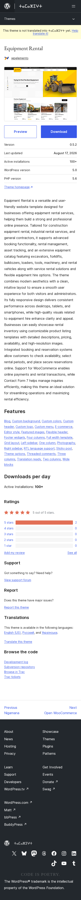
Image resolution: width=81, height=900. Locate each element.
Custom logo (24, 426)
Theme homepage (17, 187)
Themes (9, 18)
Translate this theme (18, 641)
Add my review (14, 552)
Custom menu (44, 426)
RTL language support (39, 448)
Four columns (36, 437)
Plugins (48, 746)
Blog (7, 421)
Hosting (10, 746)
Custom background (26, 421)
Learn (8, 767)
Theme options (14, 453)
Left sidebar (29, 443)
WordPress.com (18, 802)
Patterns (49, 753)
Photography (66, 443)
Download (59, 132)
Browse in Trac (14, 672)
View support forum (17, 580)
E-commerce (63, 426)
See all (72, 552)
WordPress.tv (16, 789)
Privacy (10, 753)
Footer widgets (14, 437)
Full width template (59, 437)
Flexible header (57, 432)
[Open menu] (74, 6)
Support (10, 774)
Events (48, 774)
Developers (12, 782)
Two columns (52, 459)
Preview (20, 132)
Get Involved (53, 767)
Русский (28, 632)
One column (47, 443)
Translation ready (29, 459)
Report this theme (16, 607)
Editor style (12, 432)
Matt (10, 810)
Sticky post (64, 448)
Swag (49, 789)
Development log (16, 662)
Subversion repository (19, 667)
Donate (50, 782)
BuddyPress (15, 824)
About (8, 731)
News (8, 739)
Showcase (51, 731)
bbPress (12, 817)
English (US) (12, 632)
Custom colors (51, 421)
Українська (49, 632)
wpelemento (19, 58)
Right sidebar (13, 448)
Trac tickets (12, 677)
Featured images (32, 432)
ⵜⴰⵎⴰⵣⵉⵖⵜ (23, 843)
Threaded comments (41, 453)
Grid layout (11, 443)
